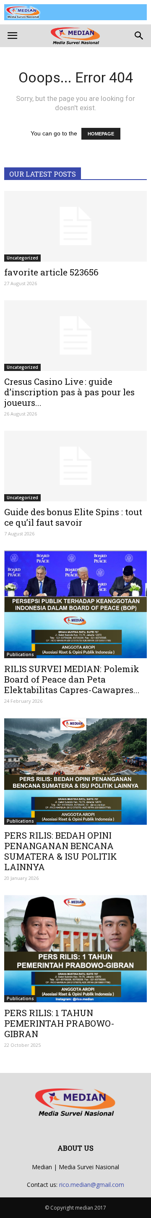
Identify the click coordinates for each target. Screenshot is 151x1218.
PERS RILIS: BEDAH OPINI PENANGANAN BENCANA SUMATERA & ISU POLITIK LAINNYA (60, 851)
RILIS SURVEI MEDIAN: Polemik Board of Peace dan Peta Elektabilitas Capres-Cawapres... (72, 679)
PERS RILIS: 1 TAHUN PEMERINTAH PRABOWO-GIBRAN (59, 1023)
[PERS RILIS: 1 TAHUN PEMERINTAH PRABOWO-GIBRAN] (75, 948)
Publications (20, 654)
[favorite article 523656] (75, 226)
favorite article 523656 (51, 272)
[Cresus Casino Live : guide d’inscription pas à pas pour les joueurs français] (75, 335)
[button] (139, 35)
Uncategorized (22, 258)
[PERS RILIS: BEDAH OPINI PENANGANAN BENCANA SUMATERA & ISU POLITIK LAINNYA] (75, 771)
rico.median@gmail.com (91, 1185)
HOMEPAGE (101, 133)
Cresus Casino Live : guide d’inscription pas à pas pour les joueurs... (69, 392)
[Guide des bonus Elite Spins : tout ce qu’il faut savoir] (75, 466)
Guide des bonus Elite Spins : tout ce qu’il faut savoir (73, 517)
